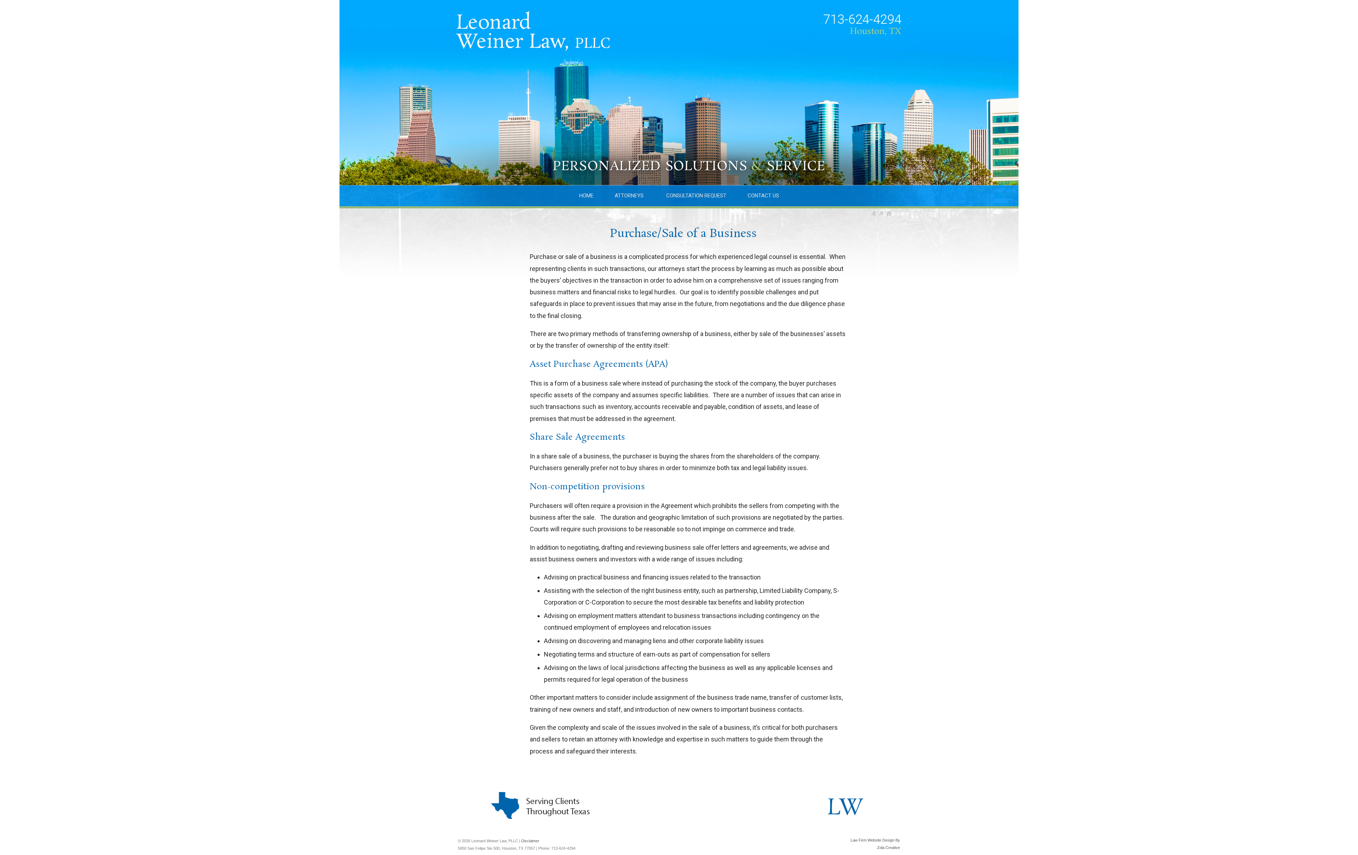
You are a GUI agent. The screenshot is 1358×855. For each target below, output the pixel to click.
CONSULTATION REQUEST (696, 195)
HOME (586, 195)
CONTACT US (763, 195)
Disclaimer (530, 841)
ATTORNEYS (630, 195)
